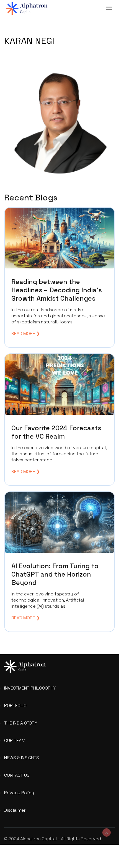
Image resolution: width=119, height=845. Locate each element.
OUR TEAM (14, 740)
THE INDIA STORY (20, 723)
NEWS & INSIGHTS (21, 758)
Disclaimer (15, 810)
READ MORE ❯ (25, 333)
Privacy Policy (19, 793)
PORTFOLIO (15, 705)
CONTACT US (17, 775)
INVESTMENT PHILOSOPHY (30, 688)
